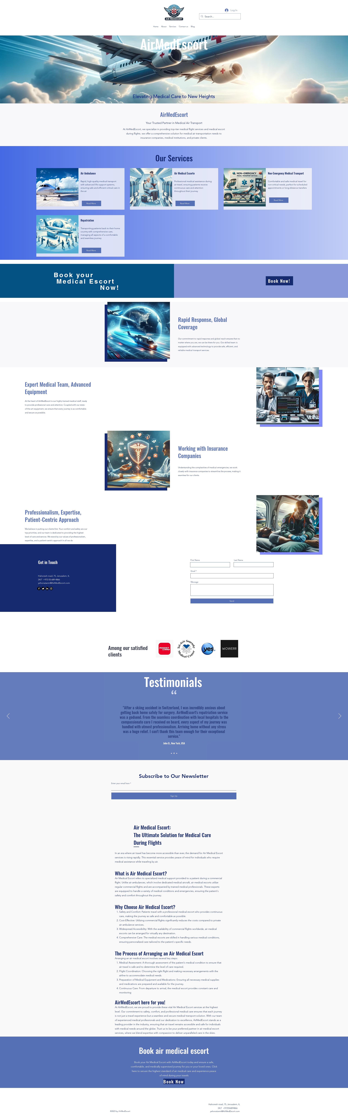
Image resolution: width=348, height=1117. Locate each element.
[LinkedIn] (47, 588)
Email (193, 571)
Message (194, 582)
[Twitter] (43, 588)
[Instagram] (51, 588)
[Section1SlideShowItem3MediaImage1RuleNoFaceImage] (176, 753)
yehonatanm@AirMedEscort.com (54, 583)
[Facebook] (39, 588)
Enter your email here (120, 783)
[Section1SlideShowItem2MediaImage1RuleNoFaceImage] (174, 753)
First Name (195, 560)
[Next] (339, 716)
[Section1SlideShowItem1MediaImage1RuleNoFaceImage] (171, 753)
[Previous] (8, 716)
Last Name (238, 560)
